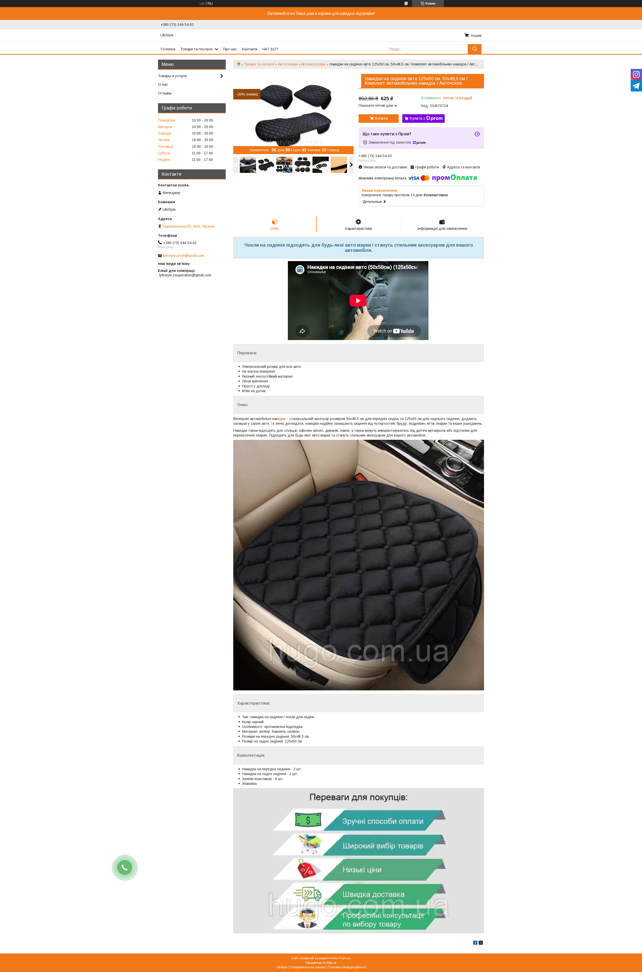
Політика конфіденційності (347, 967)
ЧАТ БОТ (270, 49)
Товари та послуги (196, 49)
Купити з (417, 118)
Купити (381, 118)
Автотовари (287, 64)
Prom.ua (345, 958)
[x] (481, 943)
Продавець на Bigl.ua (321, 962)
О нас (163, 84)
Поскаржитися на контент (308, 967)
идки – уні (285, 419)
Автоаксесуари (313, 64)
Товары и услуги (172, 76)
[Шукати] (475, 49)
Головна (167, 49)
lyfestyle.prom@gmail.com (183, 256)
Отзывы (165, 93)
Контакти (249, 49)
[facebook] (475, 943)
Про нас (230, 49)
